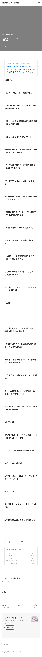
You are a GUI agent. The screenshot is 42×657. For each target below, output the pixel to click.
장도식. (8, 553)
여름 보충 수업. (10, 561)
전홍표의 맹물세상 (7, 652)
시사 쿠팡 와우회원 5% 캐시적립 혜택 (20, 66)
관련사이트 (5, 645)
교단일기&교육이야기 (12, 549)
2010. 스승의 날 (10, 563)
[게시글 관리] (15, 542)
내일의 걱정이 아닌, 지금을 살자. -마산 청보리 (16, 622)
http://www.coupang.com (16, 63)
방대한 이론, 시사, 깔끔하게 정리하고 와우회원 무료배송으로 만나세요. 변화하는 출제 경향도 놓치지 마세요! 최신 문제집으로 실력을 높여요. (21, 70)
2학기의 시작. (10, 558)
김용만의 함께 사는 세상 (10, 3)
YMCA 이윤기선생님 (8, 649)
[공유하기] (13, 542)
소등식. (8, 556)
